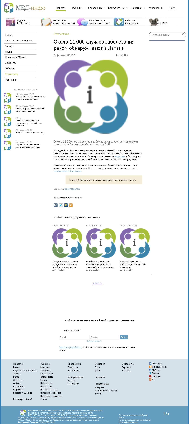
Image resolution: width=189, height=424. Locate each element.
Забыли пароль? (94, 341)
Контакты (126, 370)
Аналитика (45, 370)
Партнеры (126, 367)
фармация (10, 79)
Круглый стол (46, 373)
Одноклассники (159, 366)
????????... (98, 283)
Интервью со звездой (50, 392)
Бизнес (16, 367)
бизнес (9, 35)
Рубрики (77, 8)
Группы (98, 370)
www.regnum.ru (72, 188)
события (9, 68)
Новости (61, 8)
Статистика (18, 386)
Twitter (155, 373)
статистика (11, 74)
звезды (9, 46)
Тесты (98, 393)
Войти (172, 8)
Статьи (43, 399)
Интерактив (46, 386)
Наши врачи (73, 383)
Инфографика (46, 383)
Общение (136, 8)
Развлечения (155, 8)
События (17, 383)
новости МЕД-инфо (16, 57)
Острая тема (46, 376)
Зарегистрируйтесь (70, 347)
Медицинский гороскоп (106, 390)
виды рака (120, 156)
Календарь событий (22, 399)
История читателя (49, 389)
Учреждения (73, 370)
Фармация (18, 389)
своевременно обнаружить (67, 171)
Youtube (155, 376)
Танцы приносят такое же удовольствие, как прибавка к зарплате (29, 122)
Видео (43, 380)
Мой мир (155, 370)
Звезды (17, 373)
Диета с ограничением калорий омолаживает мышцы (30, 108)
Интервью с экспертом (51, 396)
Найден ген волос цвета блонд (30, 131)
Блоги (97, 367)
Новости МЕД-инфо (22, 392)
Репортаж (45, 367)
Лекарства (73, 367)
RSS (153, 379)
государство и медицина (19, 40)
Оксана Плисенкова (71, 197)
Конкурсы (99, 387)
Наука (16, 376)
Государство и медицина (25, 370)
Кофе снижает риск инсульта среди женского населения (28, 144)
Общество (18, 380)
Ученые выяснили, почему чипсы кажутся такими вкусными (30, 96)
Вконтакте (156, 363)
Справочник (95, 8)
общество (11, 62)
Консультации (116, 8)
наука (8, 51)
